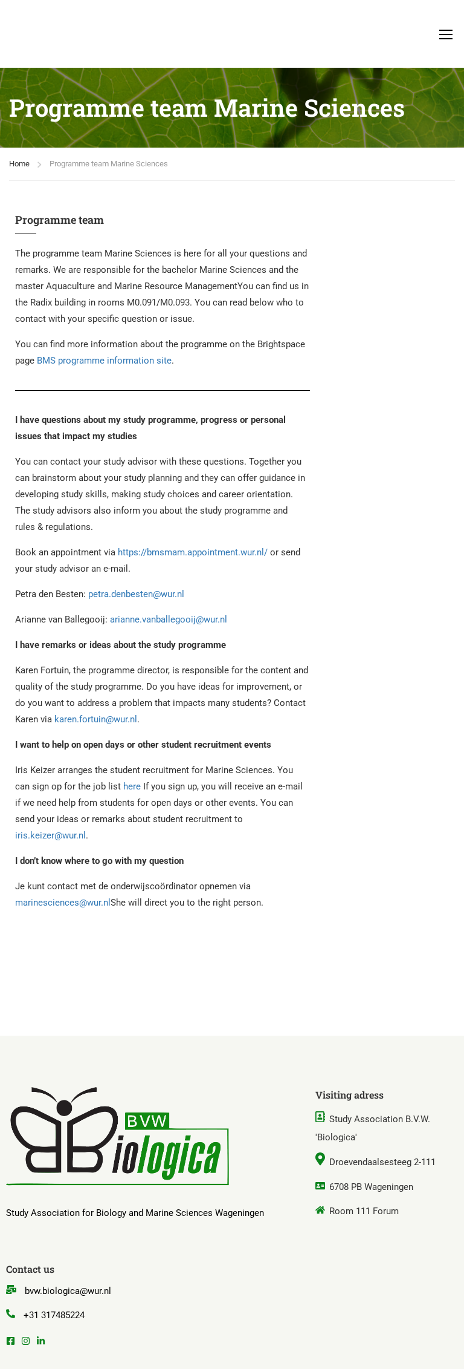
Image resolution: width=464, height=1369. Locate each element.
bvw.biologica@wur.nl (68, 1291)
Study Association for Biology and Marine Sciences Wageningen (135, 1212)
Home (19, 163)
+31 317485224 (54, 1315)
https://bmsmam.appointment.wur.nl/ (193, 552)
